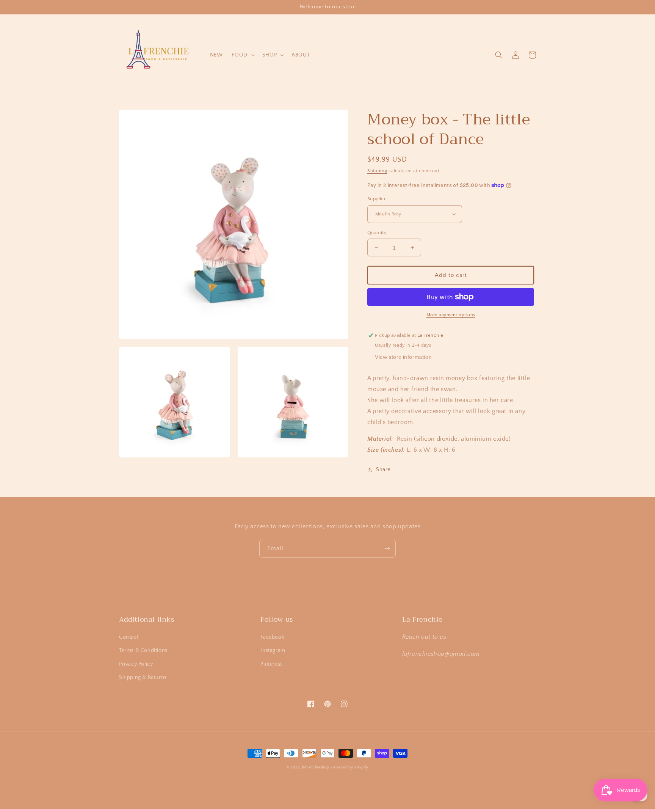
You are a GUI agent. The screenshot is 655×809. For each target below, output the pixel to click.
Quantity (377, 232)
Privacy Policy (136, 664)
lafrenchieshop (315, 767)
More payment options (450, 315)
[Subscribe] (387, 549)
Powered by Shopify (349, 767)
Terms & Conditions (143, 650)
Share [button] (383, 470)
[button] (242, 55)
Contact (128, 637)
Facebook (272, 637)
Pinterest (271, 664)
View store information (403, 357)
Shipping (377, 170)
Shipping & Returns (143, 677)
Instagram (272, 650)
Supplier (376, 198)
